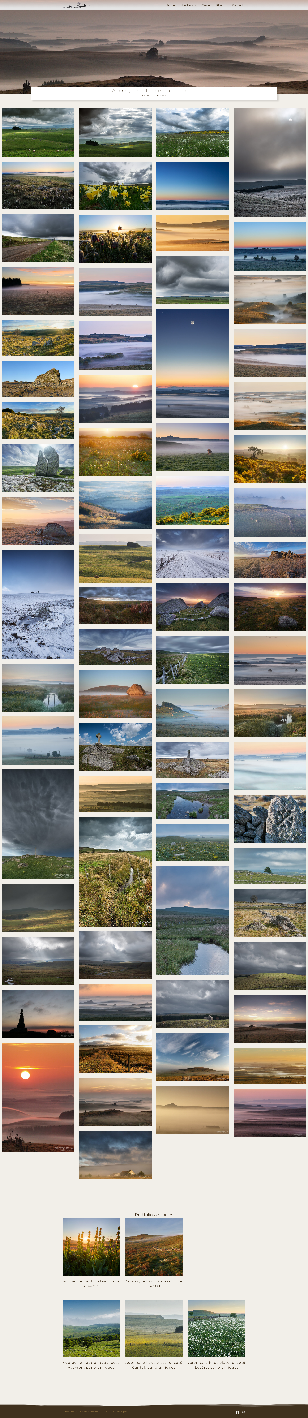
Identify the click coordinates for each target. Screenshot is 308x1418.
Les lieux (187, 5)
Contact (237, 5)
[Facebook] (237, 1412)
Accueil (171, 5)
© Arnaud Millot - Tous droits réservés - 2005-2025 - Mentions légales (95, 1411)
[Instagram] (243, 1412)
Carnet (206, 5)
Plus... (220, 5)
